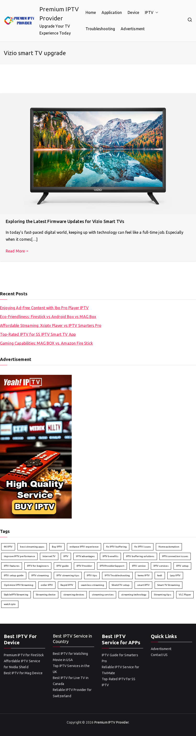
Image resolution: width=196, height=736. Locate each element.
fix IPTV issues (142, 546)
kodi (159, 575)
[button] (155, 12)
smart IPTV (143, 585)
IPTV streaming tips (67, 575)
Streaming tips (162, 594)
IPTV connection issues (175, 556)
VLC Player (185, 594)
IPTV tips (92, 575)
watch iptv (10, 604)
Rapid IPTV (66, 585)
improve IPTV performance (19, 556)
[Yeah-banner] (36, 446)
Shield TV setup (121, 585)
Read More (15, 251)
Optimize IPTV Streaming (18, 585)
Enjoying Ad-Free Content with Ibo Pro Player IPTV (44, 308)
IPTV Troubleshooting (117, 575)
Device (133, 12)
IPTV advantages (85, 556)
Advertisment (133, 29)
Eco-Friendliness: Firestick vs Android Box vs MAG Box (48, 316)
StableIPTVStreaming (16, 594)
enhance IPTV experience (84, 546)
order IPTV (47, 585)
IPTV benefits (110, 556)
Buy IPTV (57, 546)
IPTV (149, 12)
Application (112, 12)
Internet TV (49, 556)
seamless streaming (92, 585)
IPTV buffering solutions (140, 556)
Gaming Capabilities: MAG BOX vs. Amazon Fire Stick (46, 343)
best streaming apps (32, 546)
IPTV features (11, 566)
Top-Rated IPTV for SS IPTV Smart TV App (38, 334)
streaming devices (73, 594)
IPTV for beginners (38, 566)
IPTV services (161, 566)
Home (91, 12)
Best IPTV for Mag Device (23, 673)
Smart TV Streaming (168, 585)
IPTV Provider (84, 566)
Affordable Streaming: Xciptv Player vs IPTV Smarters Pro (50, 325)
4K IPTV (8, 546)
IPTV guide (62, 566)
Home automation (168, 546)
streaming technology (133, 594)
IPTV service (139, 566)
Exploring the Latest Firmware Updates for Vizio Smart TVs (65, 221)
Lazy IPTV (175, 575)
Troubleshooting (100, 29)
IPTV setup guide (14, 575)
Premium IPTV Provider (111, 722)
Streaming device (46, 594)
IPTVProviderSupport (112, 566)
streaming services (103, 594)
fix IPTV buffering (116, 546)
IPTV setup (182, 566)
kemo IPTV (144, 575)
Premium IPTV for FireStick (24, 655)
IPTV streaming (40, 575)
